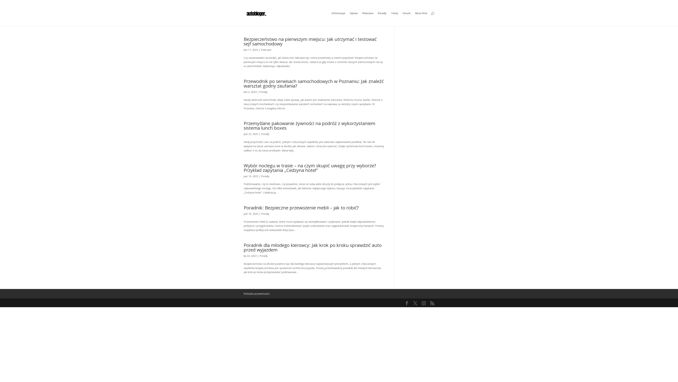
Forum (407, 13)
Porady (382, 13)
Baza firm (421, 13)
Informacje (338, 13)
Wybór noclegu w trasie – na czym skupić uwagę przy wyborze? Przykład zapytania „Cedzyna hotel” (310, 167)
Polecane (367, 13)
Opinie (354, 13)
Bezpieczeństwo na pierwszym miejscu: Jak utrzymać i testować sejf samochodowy (310, 41)
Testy (394, 13)
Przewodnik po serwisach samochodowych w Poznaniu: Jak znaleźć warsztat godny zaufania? (314, 83)
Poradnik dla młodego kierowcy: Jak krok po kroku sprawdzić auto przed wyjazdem (313, 247)
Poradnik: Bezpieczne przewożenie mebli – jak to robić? (301, 207)
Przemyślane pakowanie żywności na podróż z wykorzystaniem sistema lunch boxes (309, 125)
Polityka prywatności (257, 293)
